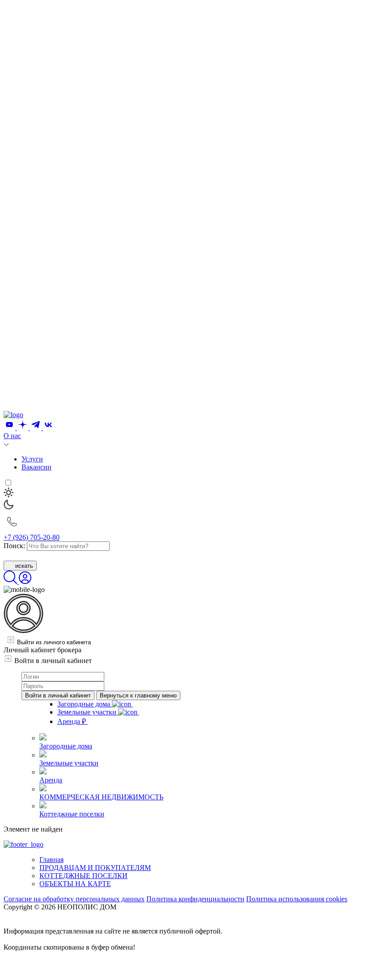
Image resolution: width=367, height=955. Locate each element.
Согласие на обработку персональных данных (74, 899)
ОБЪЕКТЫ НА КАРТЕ (75, 883)
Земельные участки (87, 712)
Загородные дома (84, 704)
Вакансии (36, 467)
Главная (51, 859)
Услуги (32, 459)
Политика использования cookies (296, 899)
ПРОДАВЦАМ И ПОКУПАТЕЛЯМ (95, 867)
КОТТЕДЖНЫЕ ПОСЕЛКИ (83, 875)
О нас (12, 435)
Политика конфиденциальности (195, 899)
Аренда (71, 721)
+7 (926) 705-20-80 (32, 537)
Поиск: (14, 545)
